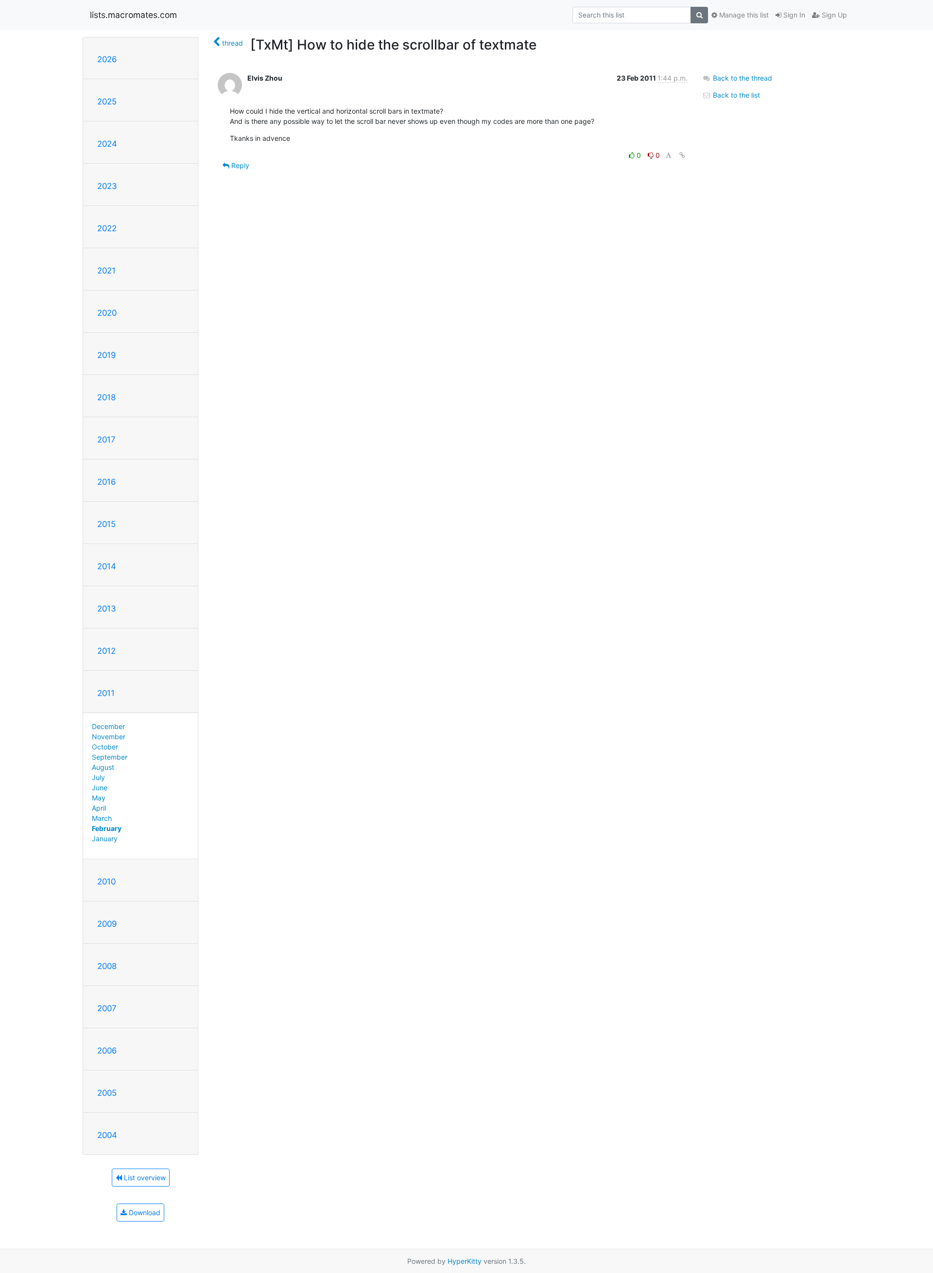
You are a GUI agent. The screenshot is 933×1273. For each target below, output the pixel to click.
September (109, 757)
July (98, 777)
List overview (144, 1177)
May (98, 798)
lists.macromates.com (133, 15)
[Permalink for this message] (682, 155)
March (102, 818)
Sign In (793, 15)
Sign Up (833, 15)
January (105, 838)
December (108, 726)
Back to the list (735, 95)
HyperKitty (465, 1261)
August (103, 767)
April (99, 808)
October (105, 747)
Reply (239, 165)
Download (143, 1212)
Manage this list (743, 15)
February (106, 828)
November (108, 736)
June (99, 787)
